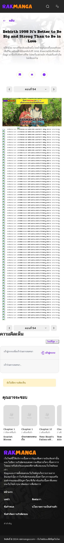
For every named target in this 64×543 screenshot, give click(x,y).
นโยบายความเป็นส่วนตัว (44, 506)
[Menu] (57, 6)
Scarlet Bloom (7, 438)
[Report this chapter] (44, 74)
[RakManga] (17, 6)
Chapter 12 (45, 429)
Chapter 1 (9, 429)
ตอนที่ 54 (30, 89)
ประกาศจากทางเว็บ (29, 438)
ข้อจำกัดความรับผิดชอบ (16, 514)
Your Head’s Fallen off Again (46, 439)
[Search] (47, 6)
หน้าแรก (8, 492)
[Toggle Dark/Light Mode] (32, 74)
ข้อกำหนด (9, 506)
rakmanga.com (27, 539)
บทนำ (7, 499)
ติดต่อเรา (36, 499)
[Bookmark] (20, 74)
